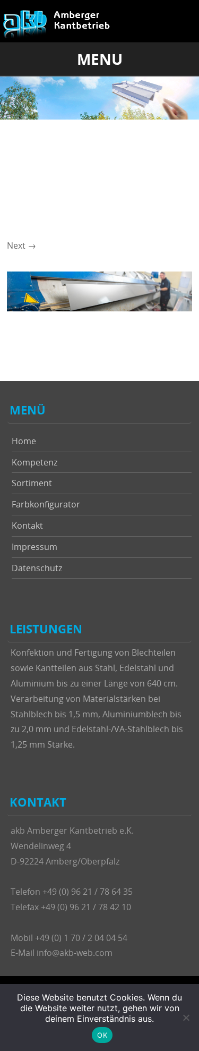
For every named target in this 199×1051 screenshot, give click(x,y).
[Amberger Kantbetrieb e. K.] (59, 24)
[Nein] (185, 1017)
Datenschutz (37, 568)
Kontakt (27, 525)
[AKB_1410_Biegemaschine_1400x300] (99, 308)
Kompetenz (34, 462)
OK (102, 1035)
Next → (21, 245)
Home (24, 441)
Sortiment (32, 483)
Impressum (34, 547)
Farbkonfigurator (46, 504)
